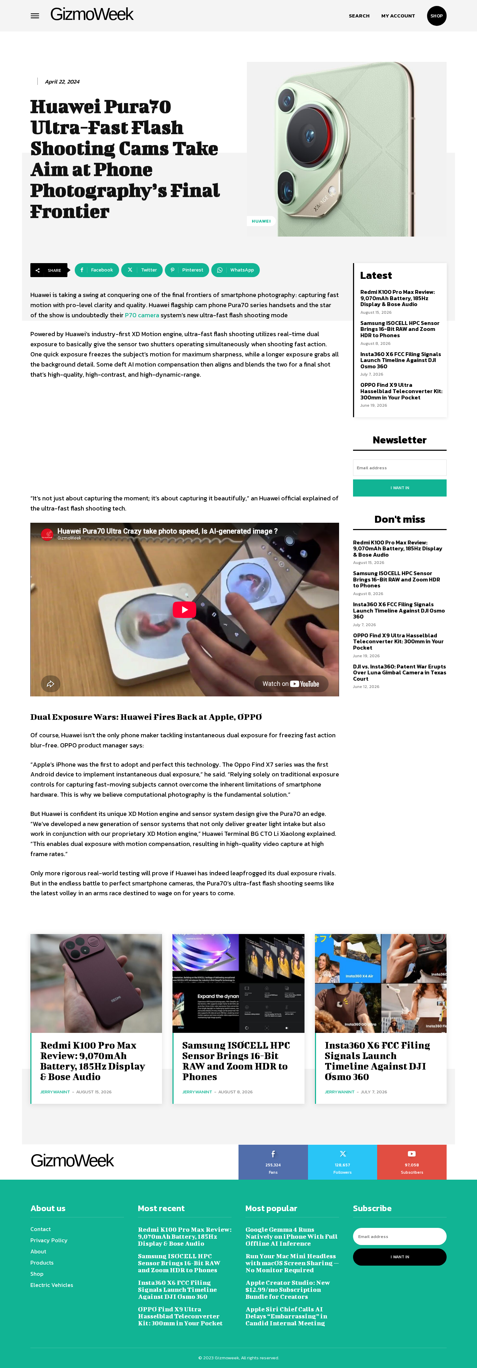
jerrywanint (55, 1091)
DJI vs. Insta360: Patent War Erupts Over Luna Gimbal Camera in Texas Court (399, 672)
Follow (342, 1147)
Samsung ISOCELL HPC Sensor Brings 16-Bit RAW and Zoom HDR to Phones (400, 329)
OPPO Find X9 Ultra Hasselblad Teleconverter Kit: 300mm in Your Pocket (401, 391)
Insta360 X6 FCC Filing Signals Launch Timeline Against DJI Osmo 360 (400, 360)
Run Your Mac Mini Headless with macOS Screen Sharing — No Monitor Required (292, 1263)
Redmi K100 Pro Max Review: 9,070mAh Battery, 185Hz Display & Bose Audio (397, 298)
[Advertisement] (184, 437)
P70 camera (142, 315)
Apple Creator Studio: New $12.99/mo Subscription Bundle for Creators (287, 1289)
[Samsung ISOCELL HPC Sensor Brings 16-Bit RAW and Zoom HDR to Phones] (238, 983)
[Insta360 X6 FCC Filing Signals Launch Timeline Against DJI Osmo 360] (381, 983)
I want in (400, 488)
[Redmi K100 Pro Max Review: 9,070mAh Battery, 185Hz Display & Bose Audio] (96, 983)
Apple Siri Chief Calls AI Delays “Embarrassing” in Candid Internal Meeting (286, 1316)
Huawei (261, 221)
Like (273, 1147)
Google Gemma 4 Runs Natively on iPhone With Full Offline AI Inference (291, 1236)
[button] (359, 15)
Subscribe (412, 1147)
